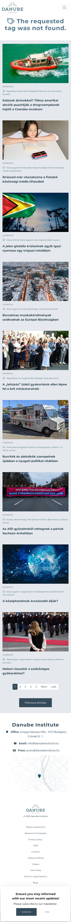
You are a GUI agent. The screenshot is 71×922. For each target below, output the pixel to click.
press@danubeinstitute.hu (43, 750)
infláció (55, 447)
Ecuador (6, 94)
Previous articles (35, 702)
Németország (20, 519)
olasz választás (48, 659)
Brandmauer (53, 519)
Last (53, 686)
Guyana (56, 240)
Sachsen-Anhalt (39, 519)
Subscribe (26, 912)
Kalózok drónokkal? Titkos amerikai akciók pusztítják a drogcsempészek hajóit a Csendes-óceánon (30, 105)
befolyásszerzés (42, 592)
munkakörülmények (48, 309)
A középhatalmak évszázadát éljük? (30, 601)
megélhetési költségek (32, 378)
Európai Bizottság (29, 168)
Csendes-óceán (54, 91)
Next (44, 686)
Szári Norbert (8, 595)
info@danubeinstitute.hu (43, 743)
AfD (29, 519)
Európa (9, 519)
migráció (37, 659)
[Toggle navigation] (64, 7)
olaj (36, 240)
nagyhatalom (27, 592)
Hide (47, 912)
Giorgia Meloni (25, 659)
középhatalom (57, 592)
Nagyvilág (11, 91)
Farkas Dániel (23, 91)
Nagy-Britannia (13, 378)
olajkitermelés (45, 240)
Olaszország (11, 659)
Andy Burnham (51, 378)
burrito (12, 450)
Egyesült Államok (38, 91)
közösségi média (46, 168)
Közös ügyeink (13, 168)
